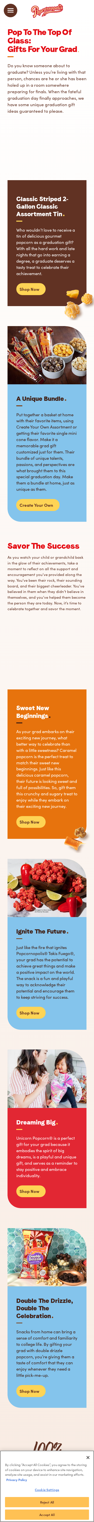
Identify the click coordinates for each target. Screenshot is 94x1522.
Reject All (47, 1502)
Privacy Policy (16, 1479)
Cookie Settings (47, 1489)
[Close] (87, 1457)
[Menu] (10, 10)
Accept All (46, 1514)
